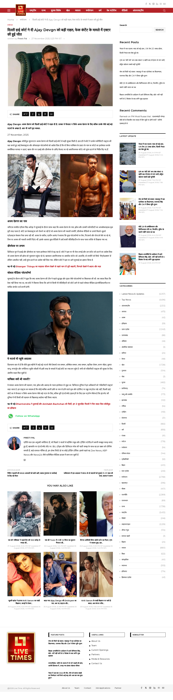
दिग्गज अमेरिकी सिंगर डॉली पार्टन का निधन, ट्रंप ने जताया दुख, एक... (96, 541)
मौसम (143, 488)
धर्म (100, 10)
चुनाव (143, 382)
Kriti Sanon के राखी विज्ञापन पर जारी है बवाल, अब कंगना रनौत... (96, 602)
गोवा (143, 376)
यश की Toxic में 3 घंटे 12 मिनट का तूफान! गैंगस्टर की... (60, 541)
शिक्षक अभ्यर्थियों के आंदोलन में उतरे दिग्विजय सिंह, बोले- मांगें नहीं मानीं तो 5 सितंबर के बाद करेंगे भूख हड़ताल (151, 257)
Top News (143, 300)
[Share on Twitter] (38, 114)
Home (10, 19)
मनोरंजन (89, 10)
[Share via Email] (51, 114)
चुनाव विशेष (56, 10)
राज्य (43, 10)
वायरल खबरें (143, 536)
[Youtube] (161, 4)
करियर (143, 353)
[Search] (164, 10)
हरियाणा (143, 571)
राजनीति (143, 494)
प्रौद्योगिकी (143, 459)
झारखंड (143, 400)
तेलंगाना (143, 418)
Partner (118, 688)
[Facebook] (146, 4)
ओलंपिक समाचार (143, 347)
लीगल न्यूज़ (143, 530)
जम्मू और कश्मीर (143, 394)
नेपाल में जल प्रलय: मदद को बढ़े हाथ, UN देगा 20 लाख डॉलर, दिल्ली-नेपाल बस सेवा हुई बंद (151, 146)
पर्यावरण (143, 447)
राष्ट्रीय (33, 10)
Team (76, 688)
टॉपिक (143, 406)
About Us (66, 688)
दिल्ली (143, 424)
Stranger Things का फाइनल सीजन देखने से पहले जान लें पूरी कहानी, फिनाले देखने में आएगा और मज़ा (58, 266)
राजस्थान (143, 500)
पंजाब (143, 435)
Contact (87, 688)
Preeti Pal (22, 38)
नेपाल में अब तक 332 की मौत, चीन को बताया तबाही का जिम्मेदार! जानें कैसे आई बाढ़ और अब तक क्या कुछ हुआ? (65, 675)
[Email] (164, 4)
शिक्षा (143, 553)
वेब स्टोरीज (111, 10)
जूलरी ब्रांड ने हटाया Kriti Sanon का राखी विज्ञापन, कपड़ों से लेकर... (24, 602)
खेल (68, 10)
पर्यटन (143, 441)
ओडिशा (143, 341)
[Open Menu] (8, 10)
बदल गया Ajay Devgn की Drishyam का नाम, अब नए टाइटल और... (60, 602)
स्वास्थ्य (143, 565)
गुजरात (143, 370)
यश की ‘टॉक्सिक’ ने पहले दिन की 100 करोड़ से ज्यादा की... (24, 541)
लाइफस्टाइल (143, 524)
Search (123, 25)
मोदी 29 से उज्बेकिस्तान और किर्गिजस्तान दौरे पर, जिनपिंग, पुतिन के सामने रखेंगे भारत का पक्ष (151, 229)
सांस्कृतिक (143, 559)
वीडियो (124, 10)
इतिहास (143, 323)
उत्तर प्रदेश (143, 329)
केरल (143, 359)
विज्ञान (143, 542)
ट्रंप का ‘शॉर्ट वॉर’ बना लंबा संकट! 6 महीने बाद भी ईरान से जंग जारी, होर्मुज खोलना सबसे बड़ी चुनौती (151, 174)
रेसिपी (143, 518)
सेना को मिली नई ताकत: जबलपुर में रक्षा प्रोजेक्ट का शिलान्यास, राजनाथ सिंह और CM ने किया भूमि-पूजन (152, 202)
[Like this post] (26, 114)
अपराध (143, 311)
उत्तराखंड (143, 335)
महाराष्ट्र (143, 483)
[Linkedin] (157, 4)
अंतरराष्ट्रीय (138, 10)
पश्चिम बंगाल (143, 453)
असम (143, 317)
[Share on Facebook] (32, 114)
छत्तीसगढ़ (143, 388)
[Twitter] (150, 4)
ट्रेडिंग (143, 412)
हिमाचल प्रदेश (143, 577)
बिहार (143, 465)
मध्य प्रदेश (143, 471)
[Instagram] (153, 4)
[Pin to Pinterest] (45, 114)
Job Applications (103, 688)
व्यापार (78, 10)
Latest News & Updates (143, 294)
